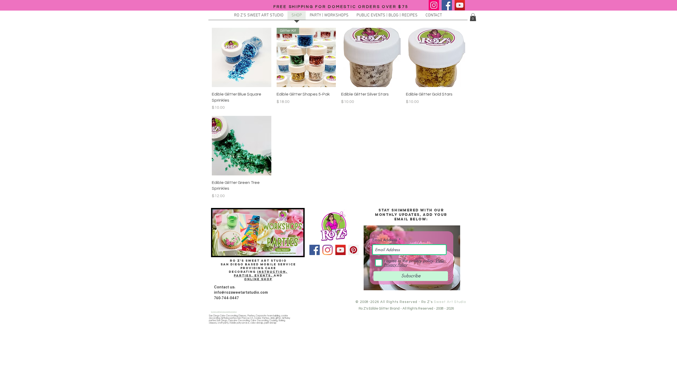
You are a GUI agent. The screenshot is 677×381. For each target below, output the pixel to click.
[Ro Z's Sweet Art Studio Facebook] (314, 250)
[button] (473, 17)
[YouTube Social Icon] (340, 250)
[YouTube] (460, 5)
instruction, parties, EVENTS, (260, 273)
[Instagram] (434, 5)
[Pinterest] (353, 250)
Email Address (384, 240)
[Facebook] (447, 5)
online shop (258, 279)
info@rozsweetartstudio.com (241, 292)
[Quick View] (241, 57)
